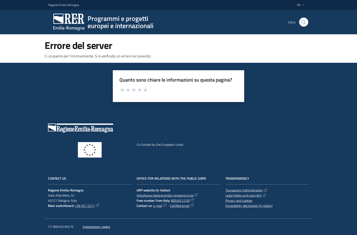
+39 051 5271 (85, 205)
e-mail (157, 205)
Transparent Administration (244, 190)
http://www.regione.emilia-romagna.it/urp (165, 195)
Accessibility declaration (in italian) (249, 205)
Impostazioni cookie (96, 226)
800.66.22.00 (180, 200)
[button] (304, 22)
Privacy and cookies (238, 200)
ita (298, 5)
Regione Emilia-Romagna (63, 5)
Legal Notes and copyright (243, 195)
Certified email (179, 205)
